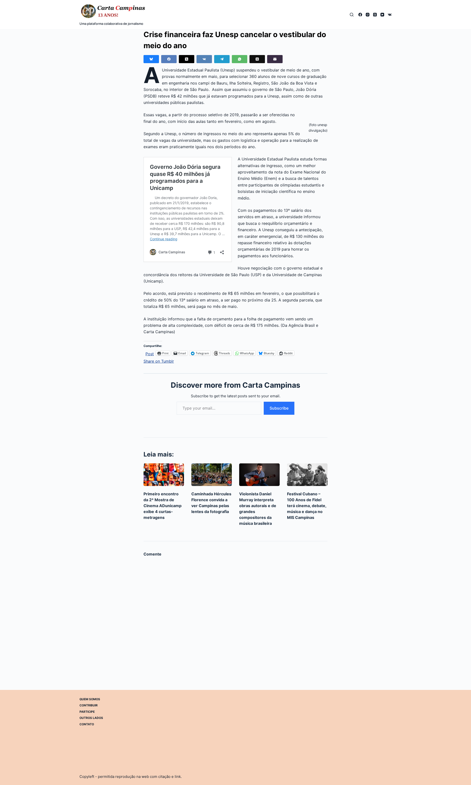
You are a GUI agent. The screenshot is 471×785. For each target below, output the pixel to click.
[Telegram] (222, 59)
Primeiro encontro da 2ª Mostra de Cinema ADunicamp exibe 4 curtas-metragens (163, 505)
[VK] (390, 14)
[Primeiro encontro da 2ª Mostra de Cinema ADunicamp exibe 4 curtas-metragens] (164, 474)
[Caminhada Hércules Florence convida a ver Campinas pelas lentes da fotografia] (211, 474)
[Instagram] (367, 14)
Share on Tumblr (159, 360)
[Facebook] (360, 14)
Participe (87, 712)
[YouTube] (382, 14)
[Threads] (375, 14)
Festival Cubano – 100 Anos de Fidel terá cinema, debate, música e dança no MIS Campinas (306, 505)
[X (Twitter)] (186, 59)
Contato (86, 724)
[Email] (275, 59)
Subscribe (279, 408)
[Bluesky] (151, 59)
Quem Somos (89, 699)
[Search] (351, 14)
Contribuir (88, 705)
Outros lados (91, 718)
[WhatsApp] (239, 59)
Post (149, 353)
